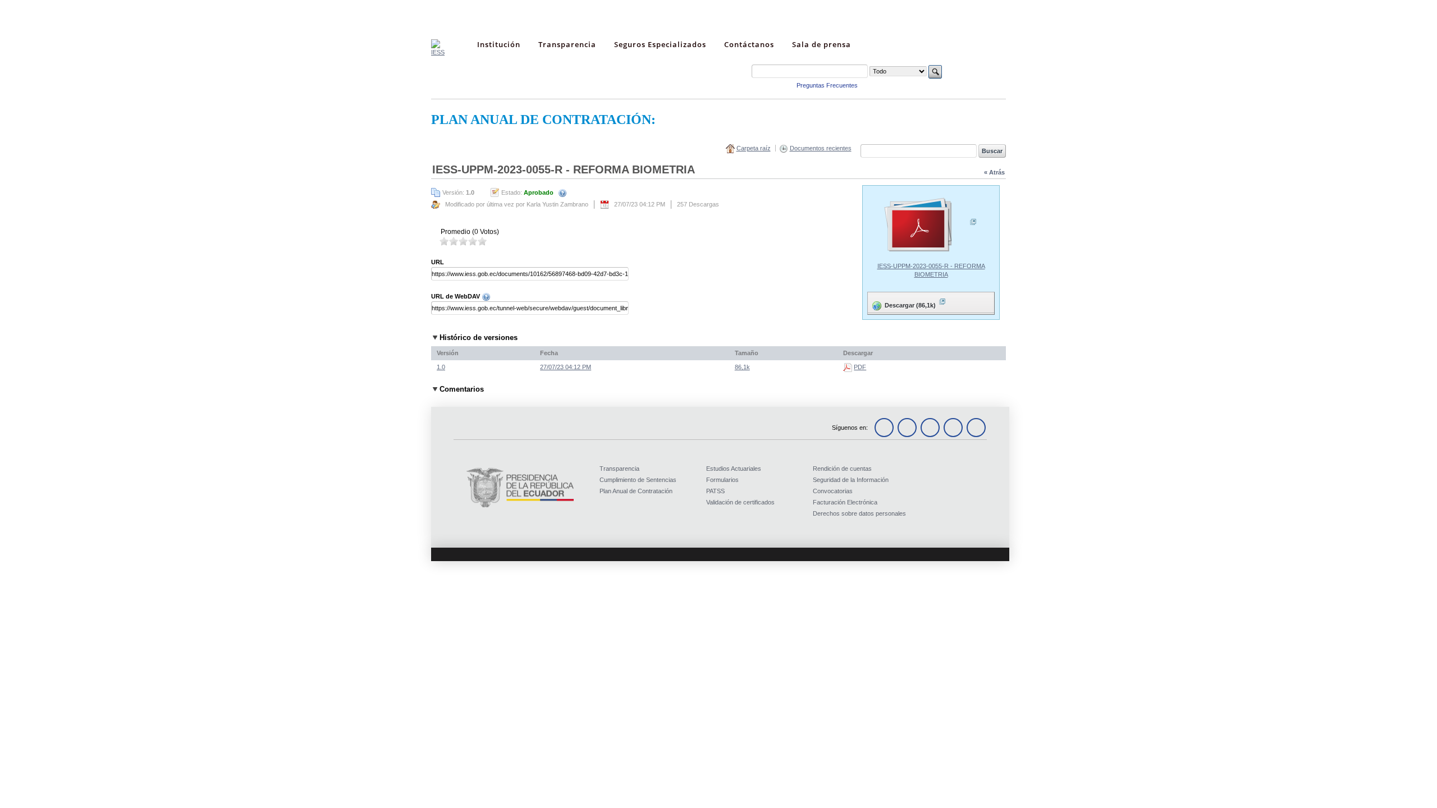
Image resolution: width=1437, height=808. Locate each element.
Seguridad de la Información (851, 479)
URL (437, 262)
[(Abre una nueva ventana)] (931, 225)
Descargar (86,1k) (902, 303)
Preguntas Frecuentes (827, 85)
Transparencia (619, 468)
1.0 (441, 367)
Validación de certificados (740, 502)
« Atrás (994, 172)
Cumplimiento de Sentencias (637, 479)
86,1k (742, 367)
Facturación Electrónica (845, 502)
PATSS (715, 491)
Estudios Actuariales (733, 468)
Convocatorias (833, 491)
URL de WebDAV (456, 296)
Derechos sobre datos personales (859, 513)
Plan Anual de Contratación (635, 491)
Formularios (722, 479)
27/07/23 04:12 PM (565, 367)
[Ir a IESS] (438, 52)
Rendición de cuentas (842, 468)
